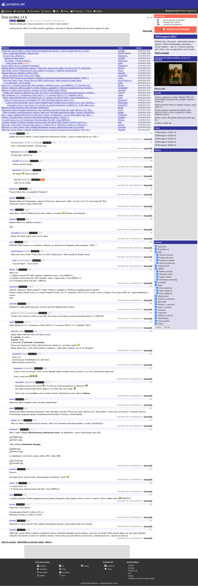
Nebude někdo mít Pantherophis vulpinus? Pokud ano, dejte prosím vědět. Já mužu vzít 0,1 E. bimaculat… (46, 68)
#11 (151, 251)
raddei (120, 95)
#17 (151, 322)
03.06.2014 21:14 (144, 83)
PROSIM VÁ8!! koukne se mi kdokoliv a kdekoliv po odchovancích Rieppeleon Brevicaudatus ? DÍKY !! (45, 78)
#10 (151, 242)
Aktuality (157, 93)
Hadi (160, 252)
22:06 (39, 354)
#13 (151, 269)
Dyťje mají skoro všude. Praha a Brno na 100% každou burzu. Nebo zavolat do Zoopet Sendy (42, 80)
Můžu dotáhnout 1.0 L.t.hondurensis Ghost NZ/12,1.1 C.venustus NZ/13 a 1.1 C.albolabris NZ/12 (42, 95)
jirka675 (121, 68)
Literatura (162, 310)
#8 (151, 219)
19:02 (42, 251)
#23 (151, 408)
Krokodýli (162, 282)
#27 (151, 469)
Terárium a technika (166, 299)
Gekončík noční (166, 274)
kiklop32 (121, 73)
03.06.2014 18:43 (144, 78)
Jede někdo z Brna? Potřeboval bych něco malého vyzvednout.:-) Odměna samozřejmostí (39, 70)
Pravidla (131, 565)
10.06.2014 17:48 (144, 112)
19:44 (43, 170)
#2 (151, 142)
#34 (151, 179)
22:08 (45, 368)
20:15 (49, 313)
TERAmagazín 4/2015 (164, 145)
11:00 (28, 469)
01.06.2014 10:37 (144, 68)
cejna (120, 63)
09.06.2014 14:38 (144, 88)
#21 (151, 382)
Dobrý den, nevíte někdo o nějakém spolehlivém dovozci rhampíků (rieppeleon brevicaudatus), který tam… (46, 130)
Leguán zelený (165, 277)
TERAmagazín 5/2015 (164, 142)
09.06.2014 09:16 (144, 85)
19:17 (28, 530)
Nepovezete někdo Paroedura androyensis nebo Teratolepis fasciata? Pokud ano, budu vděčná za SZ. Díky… (47, 110)
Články (157, 128)
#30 (151, 504)
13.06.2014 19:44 (144, 61)
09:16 (29, 270)
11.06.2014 (21, 469)
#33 (151, 170)
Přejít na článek (162, 53)
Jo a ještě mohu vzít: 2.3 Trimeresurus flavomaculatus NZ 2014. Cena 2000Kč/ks (35, 120)
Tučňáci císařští (162, 123)
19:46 (42, 180)
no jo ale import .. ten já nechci (17, 83)
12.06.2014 (20, 504)
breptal (121, 112)
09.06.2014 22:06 (144, 100)
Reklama (131, 568)
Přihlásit (182, 11)
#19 (151, 354)
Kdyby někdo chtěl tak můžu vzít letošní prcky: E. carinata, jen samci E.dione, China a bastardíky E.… (46, 98)
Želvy (160, 285)
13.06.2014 (37, 170)
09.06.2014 (23, 270)
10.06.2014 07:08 (144, 110)
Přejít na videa (159, 88)
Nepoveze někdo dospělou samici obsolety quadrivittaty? (25, 107)
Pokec (160, 324)
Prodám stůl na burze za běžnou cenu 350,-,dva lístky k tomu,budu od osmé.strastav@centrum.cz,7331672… (49, 93)
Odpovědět (147, 31)
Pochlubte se (163, 249)
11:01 (29, 483)
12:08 (54, 143)
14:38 (29, 287)
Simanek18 (122, 88)
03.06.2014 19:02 (144, 80)
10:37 (27, 198)
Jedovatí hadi (163, 266)
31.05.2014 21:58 (144, 66)
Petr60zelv (122, 115)
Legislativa (162, 313)
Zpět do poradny (8, 542)
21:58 (30, 189)
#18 (151, 331)
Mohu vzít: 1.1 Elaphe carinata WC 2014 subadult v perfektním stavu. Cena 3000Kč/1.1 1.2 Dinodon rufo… (46, 85)
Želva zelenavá (165, 288)
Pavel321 (122, 127)
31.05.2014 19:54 (144, 56)
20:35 (27, 219)
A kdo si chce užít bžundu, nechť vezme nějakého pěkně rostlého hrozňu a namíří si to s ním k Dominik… (50, 103)
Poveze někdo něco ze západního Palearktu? (20, 66)
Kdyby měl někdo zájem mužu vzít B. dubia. (21, 75)
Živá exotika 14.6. (14, 17)
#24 (151, 420)
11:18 (27, 21)
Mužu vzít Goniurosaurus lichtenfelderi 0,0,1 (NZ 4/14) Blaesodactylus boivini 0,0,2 (39, 100)
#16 (151, 313)
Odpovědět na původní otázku (30, 542)
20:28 (35, 331)
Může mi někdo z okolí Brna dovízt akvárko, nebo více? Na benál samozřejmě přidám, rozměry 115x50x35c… (49, 112)
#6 (151, 198)
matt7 (120, 78)
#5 (151, 188)
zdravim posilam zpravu (14, 58)
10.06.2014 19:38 (144, 115)
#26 (151, 429)
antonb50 (122, 90)
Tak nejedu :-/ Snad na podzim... (18, 61)
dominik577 (123, 75)
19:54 (39, 152)
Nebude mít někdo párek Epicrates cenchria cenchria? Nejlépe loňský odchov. (34, 90)
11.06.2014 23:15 (144, 122)
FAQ (129, 573)
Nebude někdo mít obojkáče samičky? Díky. (20, 73)
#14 (151, 286)
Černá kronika (163, 321)
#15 (151, 303)
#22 (151, 399)
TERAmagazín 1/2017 (165, 36)
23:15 (25, 495)
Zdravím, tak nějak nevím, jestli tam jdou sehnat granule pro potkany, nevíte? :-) (35, 117)
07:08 (26, 408)
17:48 (34, 420)
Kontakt (130, 576)
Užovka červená (166, 255)
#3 (151, 151)
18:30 (40, 233)
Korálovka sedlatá (166, 260)
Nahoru (48, 542)
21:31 (41, 161)
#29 (151, 494)
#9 (151, 233)
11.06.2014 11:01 (144, 120)
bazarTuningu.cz (125, 80)
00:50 (26, 399)
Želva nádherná (165, 293)
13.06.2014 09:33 (144, 127)
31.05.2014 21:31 (144, 58)
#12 (151, 260)
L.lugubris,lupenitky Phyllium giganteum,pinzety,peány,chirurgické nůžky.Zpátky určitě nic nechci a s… (44, 122)
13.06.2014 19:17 (144, 130)
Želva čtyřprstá (165, 291)
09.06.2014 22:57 (144, 105)
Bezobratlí (162, 302)
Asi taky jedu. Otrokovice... (14, 56)
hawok (120, 107)
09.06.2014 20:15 (144, 93)
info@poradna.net (106, 583)
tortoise (121, 125)
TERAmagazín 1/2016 (164, 139)
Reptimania (122, 56)
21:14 (43, 260)
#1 (151, 133)
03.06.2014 (33, 233)
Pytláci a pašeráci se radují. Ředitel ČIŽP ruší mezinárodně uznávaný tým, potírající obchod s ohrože (175, 99)
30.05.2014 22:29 (144, 51)
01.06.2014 (20, 198)
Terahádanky (163, 318)
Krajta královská (166, 258)
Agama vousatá (165, 271)
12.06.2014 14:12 (144, 125)
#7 (151, 209)
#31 (151, 520)
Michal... (121, 85)
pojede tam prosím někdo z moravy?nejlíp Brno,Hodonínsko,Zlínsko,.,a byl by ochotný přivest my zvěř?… (46, 51)
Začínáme (162, 247)
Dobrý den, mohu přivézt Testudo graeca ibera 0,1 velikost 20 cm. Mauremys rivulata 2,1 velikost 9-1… (44, 125)
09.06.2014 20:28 (144, 98)
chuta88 (121, 51)
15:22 (28, 304)
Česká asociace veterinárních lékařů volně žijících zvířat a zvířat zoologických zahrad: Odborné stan (173, 112)
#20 (151, 368)
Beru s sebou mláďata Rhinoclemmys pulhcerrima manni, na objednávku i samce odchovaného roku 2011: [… (47, 115)
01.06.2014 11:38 (144, 71)
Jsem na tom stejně (14, 63)
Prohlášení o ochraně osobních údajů (141, 578)
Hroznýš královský (167, 263)
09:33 (28, 521)
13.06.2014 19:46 (144, 63)
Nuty (120, 122)
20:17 (26, 322)
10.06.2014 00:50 (144, 107)
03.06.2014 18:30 (144, 75)
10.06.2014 (19, 399)
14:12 (27, 504)
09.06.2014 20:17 (144, 95)
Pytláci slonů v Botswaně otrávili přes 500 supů (175, 118)
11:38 (26, 210)
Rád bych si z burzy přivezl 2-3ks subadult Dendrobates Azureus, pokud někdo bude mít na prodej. (43, 127)
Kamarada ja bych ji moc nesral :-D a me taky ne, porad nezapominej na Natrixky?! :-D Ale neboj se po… (51, 105)
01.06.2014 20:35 (144, 73)
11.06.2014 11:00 (144, 117)
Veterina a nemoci (165, 315)
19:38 (31, 429)
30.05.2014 (21, 21)
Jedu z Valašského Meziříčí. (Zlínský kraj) (20, 53)
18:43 (25, 242)
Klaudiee (121, 130)
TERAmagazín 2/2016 (164, 135)
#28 (151, 483)
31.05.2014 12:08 (144, 53)
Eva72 (120, 110)
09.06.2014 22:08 (144, 103)
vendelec (122, 117)
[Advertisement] (77, 39)
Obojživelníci (163, 296)
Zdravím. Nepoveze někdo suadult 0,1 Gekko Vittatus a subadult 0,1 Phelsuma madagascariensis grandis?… (47, 88)
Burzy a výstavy (36, 21)
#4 (151, 161)
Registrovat (191, 11)
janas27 (13, 21)
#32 (151, 529)
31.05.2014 (47, 143)
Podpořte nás (160, 16)
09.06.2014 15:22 (144, 90)
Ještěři (161, 269)
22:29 (27, 133)
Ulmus (120, 70)
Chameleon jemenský (168, 280)
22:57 (46, 382)
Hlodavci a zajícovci (166, 304)
